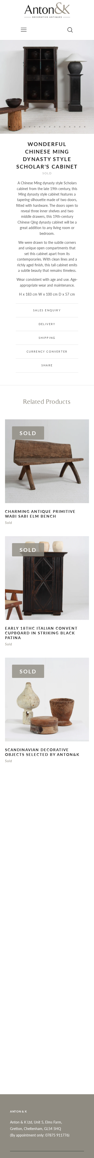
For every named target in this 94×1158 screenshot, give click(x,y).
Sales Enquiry (47, 310)
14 (74, 126)
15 (79, 126)
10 (54, 126)
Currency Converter (47, 351)
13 (69, 126)
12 (64, 126)
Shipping (47, 337)
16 (84, 126)
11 (59, 126)
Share (47, 365)
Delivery (47, 324)
